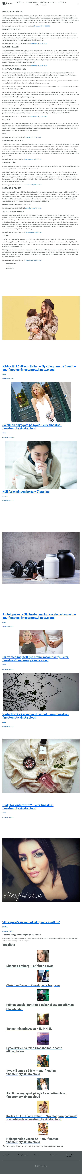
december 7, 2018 (7, 627)
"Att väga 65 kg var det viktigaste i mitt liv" (31, 922)
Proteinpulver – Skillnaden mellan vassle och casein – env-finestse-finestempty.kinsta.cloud (39, 616)
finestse (4, 496)
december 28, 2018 (8, 378)
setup (4, 374)
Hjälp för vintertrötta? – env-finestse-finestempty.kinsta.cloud (27, 806)
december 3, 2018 (7, 817)
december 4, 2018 (7, 726)
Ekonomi (61, 2)
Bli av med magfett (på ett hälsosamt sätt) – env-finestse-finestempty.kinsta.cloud (35, 658)
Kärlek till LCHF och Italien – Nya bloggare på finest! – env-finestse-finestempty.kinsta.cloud (39, 368)
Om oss (36, 1155)
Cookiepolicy (6, 1155)
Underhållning (31, 2)
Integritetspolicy (23, 1155)
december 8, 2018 (7, 500)
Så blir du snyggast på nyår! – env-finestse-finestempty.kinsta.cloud (32, 426)
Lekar (44, 5)
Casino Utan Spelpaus (70, 1155)
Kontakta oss (54, 1155)
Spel (37, 5)
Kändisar (43, 2)
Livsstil (19, 2)
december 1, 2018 (7, 931)
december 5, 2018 (7, 669)
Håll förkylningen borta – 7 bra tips (26, 491)
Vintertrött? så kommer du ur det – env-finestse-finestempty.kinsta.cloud (35, 715)
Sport (52, 2)
